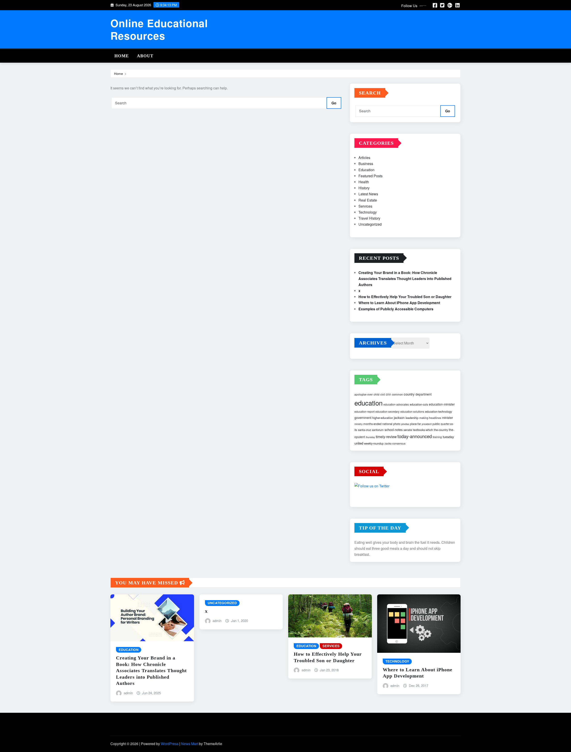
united (358, 443)
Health (363, 181)
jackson (399, 417)
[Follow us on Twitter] (405, 486)
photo (396, 424)
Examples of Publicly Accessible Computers (395, 308)
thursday (370, 437)
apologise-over (363, 394)
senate (407, 430)
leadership (411, 418)
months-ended (372, 424)
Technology (367, 212)
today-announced (414, 436)
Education (366, 169)
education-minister (442, 404)
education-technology (438, 411)
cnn (388, 394)
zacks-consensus (395, 443)
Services (365, 206)
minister (447, 417)
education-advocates (396, 404)
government (362, 417)
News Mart (189, 743)
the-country (441, 430)
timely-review (386, 436)
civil (382, 394)
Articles (364, 157)
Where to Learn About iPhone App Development (399, 302)
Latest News (368, 193)
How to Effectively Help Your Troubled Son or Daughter (404, 296)
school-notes (394, 429)
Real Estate (367, 200)
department (424, 394)
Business (365, 163)
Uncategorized (370, 224)
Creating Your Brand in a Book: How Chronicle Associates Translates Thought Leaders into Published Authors (404, 278)
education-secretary (387, 411)
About (145, 56)
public (436, 424)
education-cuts (419, 404)
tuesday (448, 437)
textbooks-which (423, 430)
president (427, 424)
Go (333, 102)
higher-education (382, 418)
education (368, 402)
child (376, 394)
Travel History (369, 218)
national (387, 424)
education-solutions (412, 411)
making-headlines (430, 418)
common (397, 394)
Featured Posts (370, 175)
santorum (378, 430)
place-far (415, 424)
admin (128, 692)
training (437, 437)
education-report (364, 411)
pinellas (405, 424)
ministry (358, 424)
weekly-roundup (374, 443)
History (364, 187)
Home (121, 56)
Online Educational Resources (159, 29)
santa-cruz (364, 430)
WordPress (169, 743)
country (409, 394)
